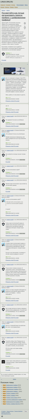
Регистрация (20, 5)
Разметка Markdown (18, 411)
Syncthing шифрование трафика (14, 399)
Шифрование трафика (11, 385)
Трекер (12, 7)
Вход (26, 5)
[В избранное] (24, 23)
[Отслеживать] (24, 27)
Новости (3, 5)
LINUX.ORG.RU (7, 2)
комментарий (10, 116)
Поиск (16, 7)
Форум (2, 7)
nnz (6, 97)
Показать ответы (10, 101)
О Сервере (3, 411)
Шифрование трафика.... (12, 391)
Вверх (26, 411)
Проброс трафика (10, 393)
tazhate (7, 366)
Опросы (7, 7)
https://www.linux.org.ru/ (6, 413)
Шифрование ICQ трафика (13, 401)
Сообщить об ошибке (5, 412)
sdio (7, 108)
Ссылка (4, 60)
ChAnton (8, 53)
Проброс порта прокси (11, 397)
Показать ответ (9, 112)
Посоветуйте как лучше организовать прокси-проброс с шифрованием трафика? (13, 16)
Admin (8, 10)
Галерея (8, 5)
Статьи (13, 5)
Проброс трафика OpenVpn (13, 403)
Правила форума (10, 411)
